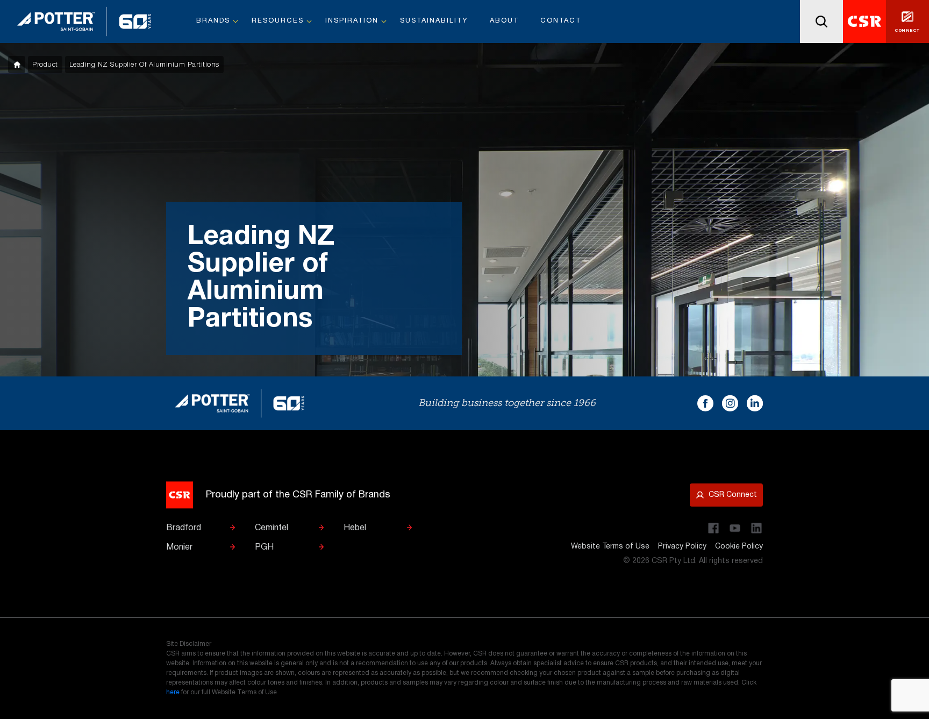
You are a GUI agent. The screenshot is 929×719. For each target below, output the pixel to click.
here (173, 692)
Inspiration (351, 21)
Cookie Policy (739, 546)
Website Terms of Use (610, 546)
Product (45, 65)
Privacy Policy (682, 546)
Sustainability (434, 21)
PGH (264, 547)
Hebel (355, 528)
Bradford (183, 528)
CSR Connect (733, 495)
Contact (560, 21)
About (504, 21)
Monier (179, 547)
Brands (213, 21)
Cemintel (271, 528)
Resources (278, 21)
